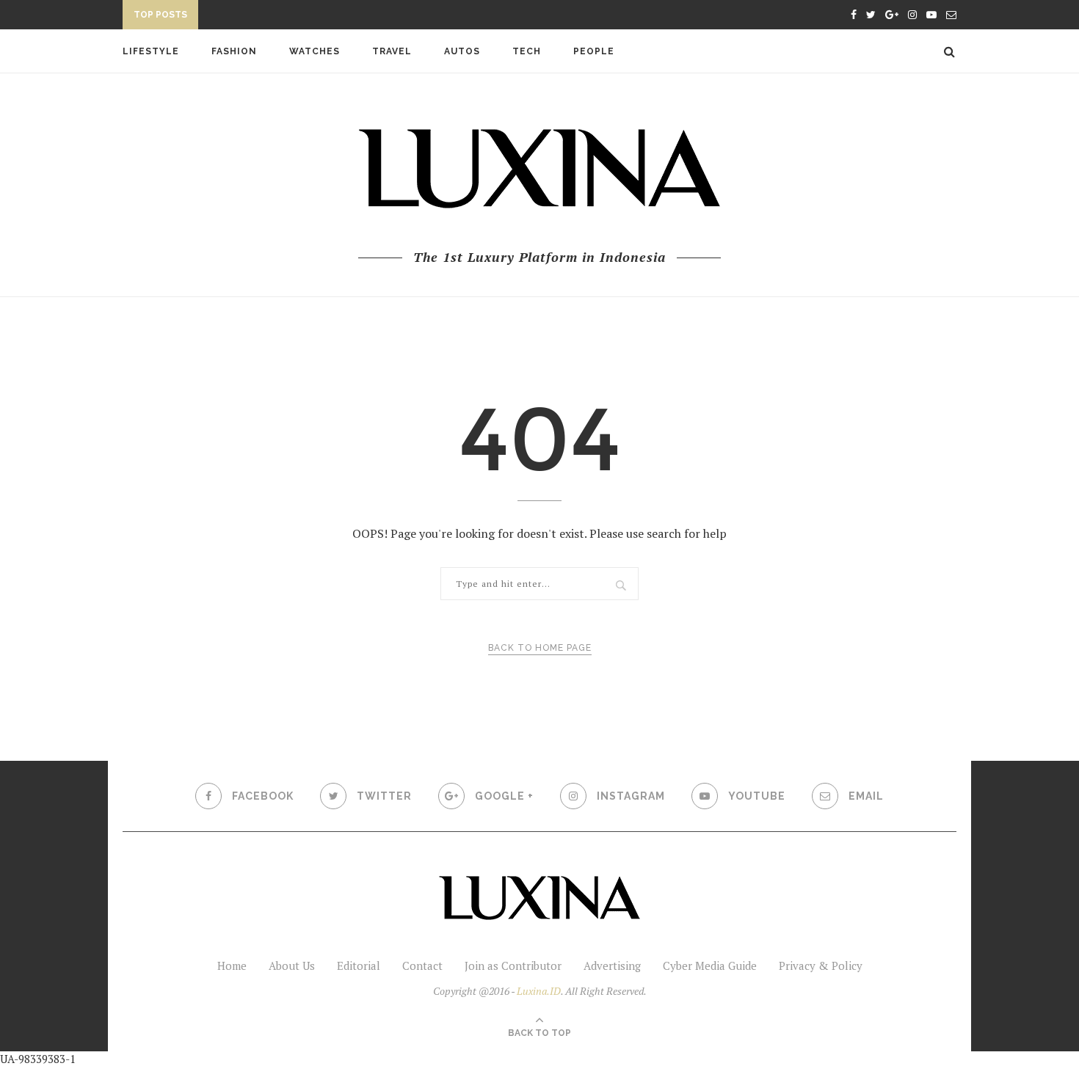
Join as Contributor (513, 965)
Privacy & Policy (820, 965)
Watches (314, 51)
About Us (292, 965)
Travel (392, 51)
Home (232, 965)
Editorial (358, 965)
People (593, 51)
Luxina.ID (539, 991)
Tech (526, 51)
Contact (422, 965)
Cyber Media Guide (710, 965)
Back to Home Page (540, 648)
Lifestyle (151, 51)
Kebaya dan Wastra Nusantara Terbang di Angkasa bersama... (377, 17)
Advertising (612, 965)
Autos (462, 51)
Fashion (234, 51)
